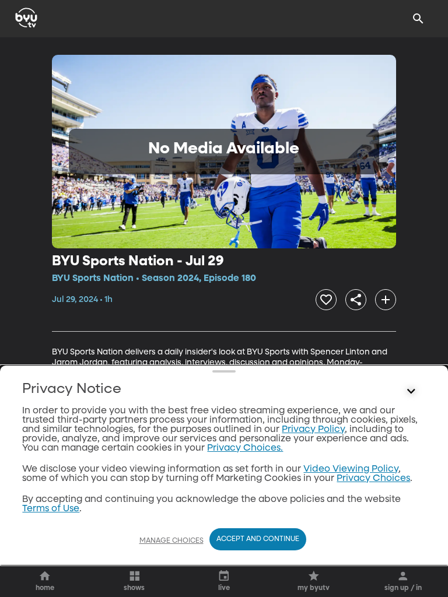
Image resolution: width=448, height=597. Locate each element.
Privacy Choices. (245, 448)
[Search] (418, 19)
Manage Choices (171, 541)
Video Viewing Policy (350, 469)
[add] (385, 299)
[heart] (326, 299)
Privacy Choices (373, 478)
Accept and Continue (257, 539)
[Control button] (411, 391)
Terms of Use (50, 509)
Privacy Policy (313, 429)
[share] (355, 299)
